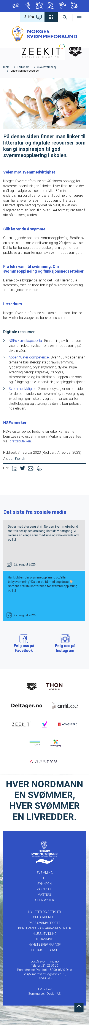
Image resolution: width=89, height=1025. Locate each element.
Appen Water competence (29, 357)
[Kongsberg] (68, 724)
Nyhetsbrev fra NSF (45, 944)
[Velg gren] (51, 17)
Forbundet (23, 67)
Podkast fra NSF (44, 950)
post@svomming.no (44, 961)
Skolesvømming (47, 67)
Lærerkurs (12, 304)
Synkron (38, 6)
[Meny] (79, 17)
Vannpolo (50, 6)
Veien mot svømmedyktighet (29, 172)
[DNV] (34, 742)
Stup (27, 6)
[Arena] (32, 686)
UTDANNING (44, 939)
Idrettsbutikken (19, 441)
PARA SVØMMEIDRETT (44, 923)
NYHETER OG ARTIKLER (44, 912)
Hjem (6, 67)
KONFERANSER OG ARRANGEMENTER (44, 928)
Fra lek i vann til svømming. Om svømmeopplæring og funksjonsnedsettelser (43, 268)
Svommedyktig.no (23, 389)
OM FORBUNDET (44, 917)
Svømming (15, 6)
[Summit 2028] (44, 761)
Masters (62, 6)
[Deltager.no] (26, 705)
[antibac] (65, 705)
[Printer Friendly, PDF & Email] (39, 468)
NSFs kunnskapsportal (26, 341)
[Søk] (65, 17)
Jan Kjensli (17, 458)
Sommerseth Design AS (44, 993)
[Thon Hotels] (54, 686)
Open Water (73, 6)
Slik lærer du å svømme (24, 229)
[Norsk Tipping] (56, 742)
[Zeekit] (21, 724)
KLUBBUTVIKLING (44, 933)
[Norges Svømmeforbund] (44, 34)
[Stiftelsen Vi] (44, 724)
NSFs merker (15, 422)
